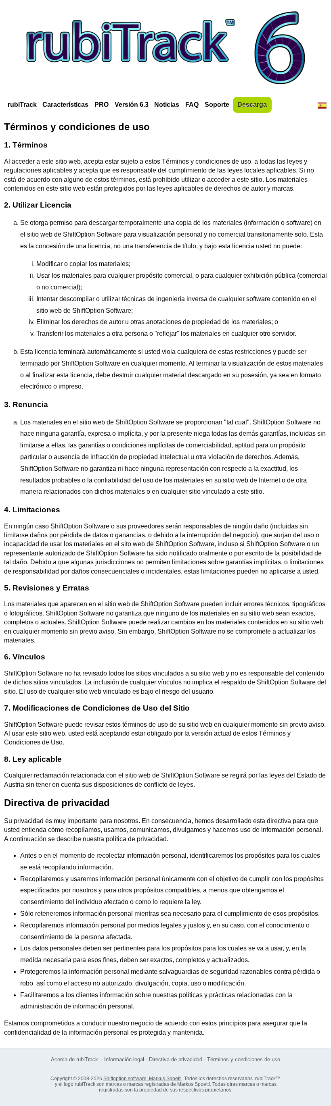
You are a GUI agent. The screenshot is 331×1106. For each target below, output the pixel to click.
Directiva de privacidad (175, 1059)
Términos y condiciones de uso (243, 1059)
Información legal (124, 1059)
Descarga (252, 104)
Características (65, 104)
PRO (101, 104)
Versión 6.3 (132, 104)
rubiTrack (22, 104)
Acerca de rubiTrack (74, 1059)
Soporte (217, 104)
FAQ (192, 104)
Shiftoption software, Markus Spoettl (142, 1078)
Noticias (166, 104)
